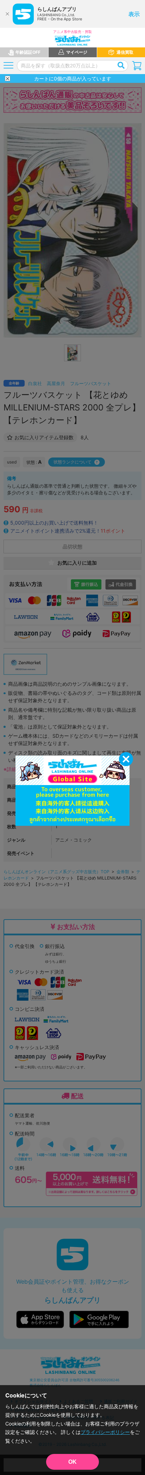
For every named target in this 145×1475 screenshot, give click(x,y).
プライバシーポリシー (105, 1432)
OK (72, 1462)
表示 (134, 14)
